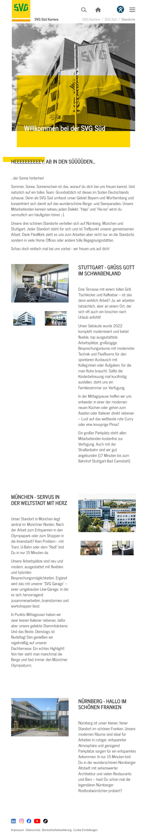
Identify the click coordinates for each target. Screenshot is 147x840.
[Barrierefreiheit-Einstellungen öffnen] (120, 9)
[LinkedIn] (13, 820)
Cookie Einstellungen (85, 829)
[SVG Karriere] (21, 11)
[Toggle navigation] (132, 9)
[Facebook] (29, 820)
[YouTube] (37, 820)
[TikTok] (45, 820)
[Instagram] (21, 820)
